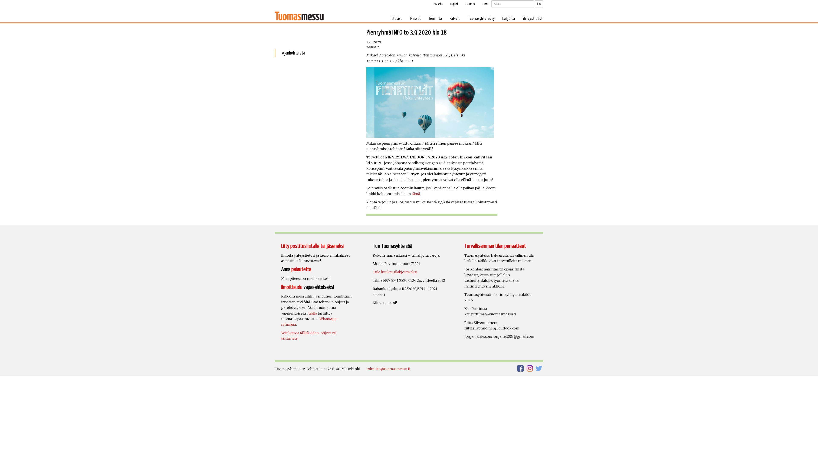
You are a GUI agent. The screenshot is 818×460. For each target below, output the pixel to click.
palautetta (301, 269)
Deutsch (470, 4)
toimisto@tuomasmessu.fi (388, 369)
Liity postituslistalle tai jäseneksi (312, 246)
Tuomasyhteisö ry (481, 19)
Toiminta (435, 19)
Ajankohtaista (293, 53)
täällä (312, 313)
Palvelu (455, 19)
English (454, 4)
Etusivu (397, 19)
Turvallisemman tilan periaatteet (495, 246)
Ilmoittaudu (291, 287)
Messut (415, 19)
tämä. (416, 194)
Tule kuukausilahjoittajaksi (395, 272)
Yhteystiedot (533, 19)
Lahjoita (508, 19)
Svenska (438, 4)
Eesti (485, 4)
